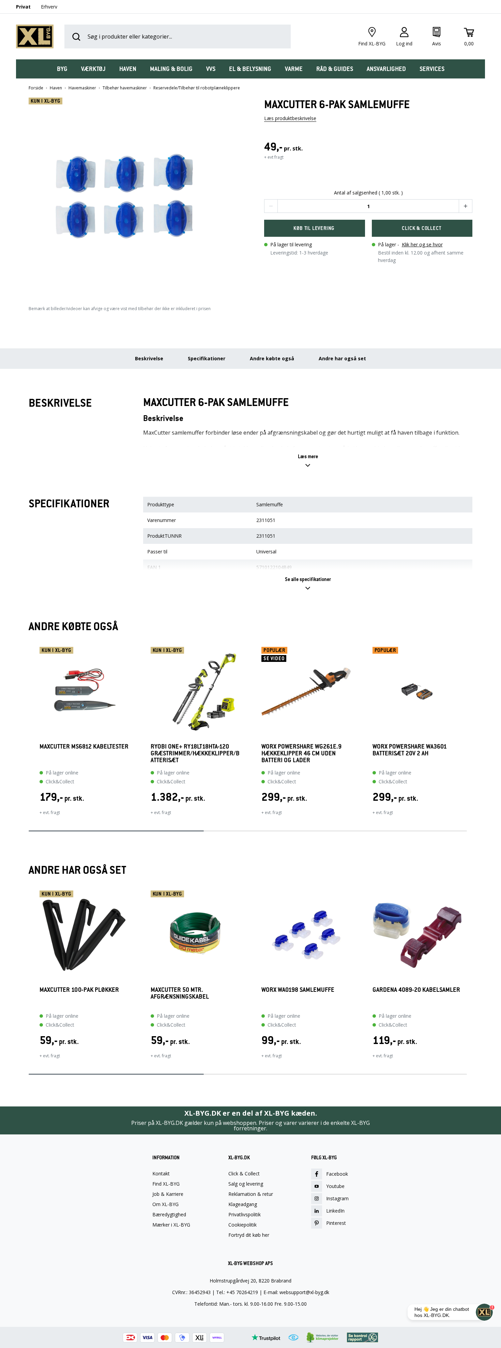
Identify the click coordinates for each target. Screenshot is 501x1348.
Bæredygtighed (169, 1214)
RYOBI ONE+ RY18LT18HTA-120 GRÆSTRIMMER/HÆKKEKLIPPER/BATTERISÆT (195, 753)
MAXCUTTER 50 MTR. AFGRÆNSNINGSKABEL (180, 993)
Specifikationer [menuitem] (206, 358)
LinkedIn (335, 1210)
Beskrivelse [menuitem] (149, 358)
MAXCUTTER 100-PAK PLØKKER (79, 990)
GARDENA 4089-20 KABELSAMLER (416, 990)
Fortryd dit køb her (248, 1235)
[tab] (62, 68)
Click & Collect (244, 1173)
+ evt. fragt (50, 812)
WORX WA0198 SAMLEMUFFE (297, 990)
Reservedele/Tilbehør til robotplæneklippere (196, 88)
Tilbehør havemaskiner (125, 88)
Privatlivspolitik (244, 1214)
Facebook (337, 1174)
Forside (36, 88)
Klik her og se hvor (422, 244)
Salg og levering (245, 1184)
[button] (132, 195)
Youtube (335, 1186)
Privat (23, 6)
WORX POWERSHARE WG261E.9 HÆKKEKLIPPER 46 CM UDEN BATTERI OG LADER (301, 753)
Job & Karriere (167, 1194)
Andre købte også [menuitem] (272, 358)
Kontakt (161, 1173)
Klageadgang (242, 1204)
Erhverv (49, 6)
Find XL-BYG (166, 1184)
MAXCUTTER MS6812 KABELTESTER (84, 746)
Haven (56, 88)
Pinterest (336, 1223)
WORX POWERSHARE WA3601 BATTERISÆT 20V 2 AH (410, 750)
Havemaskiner (82, 88)
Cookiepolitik (242, 1224)
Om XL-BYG (165, 1204)
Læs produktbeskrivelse (290, 118)
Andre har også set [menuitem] (342, 358)
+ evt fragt (274, 157)
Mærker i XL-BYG (171, 1224)
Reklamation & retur (250, 1194)
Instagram (337, 1198)
